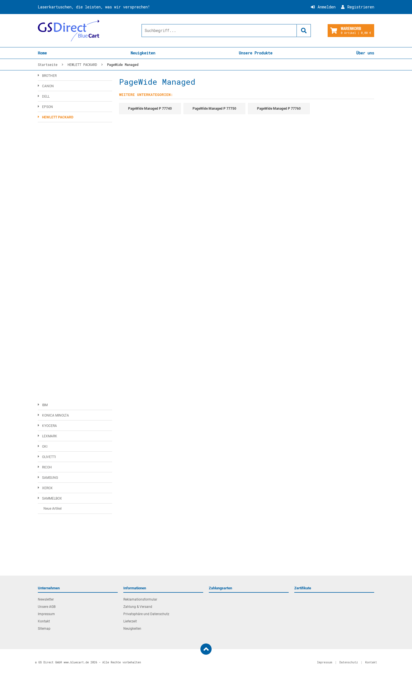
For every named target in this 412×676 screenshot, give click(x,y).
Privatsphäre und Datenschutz (146, 614)
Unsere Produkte (255, 53)
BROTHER (49, 76)
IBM (45, 405)
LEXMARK (49, 436)
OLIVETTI (49, 457)
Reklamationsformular (140, 599)
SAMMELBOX (52, 498)
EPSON (47, 107)
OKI (44, 447)
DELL (46, 96)
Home (42, 53)
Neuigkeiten (143, 53)
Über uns (365, 53)
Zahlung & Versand (137, 607)
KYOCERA (49, 426)
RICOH (47, 467)
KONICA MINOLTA (55, 415)
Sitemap (44, 629)
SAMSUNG (50, 478)
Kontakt (44, 621)
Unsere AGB (46, 607)
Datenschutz (348, 662)
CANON (48, 86)
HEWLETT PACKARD (57, 117)
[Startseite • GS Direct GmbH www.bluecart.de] (68, 31)
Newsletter (46, 599)
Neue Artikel (52, 509)
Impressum (46, 614)
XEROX (47, 488)
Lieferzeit (130, 621)
